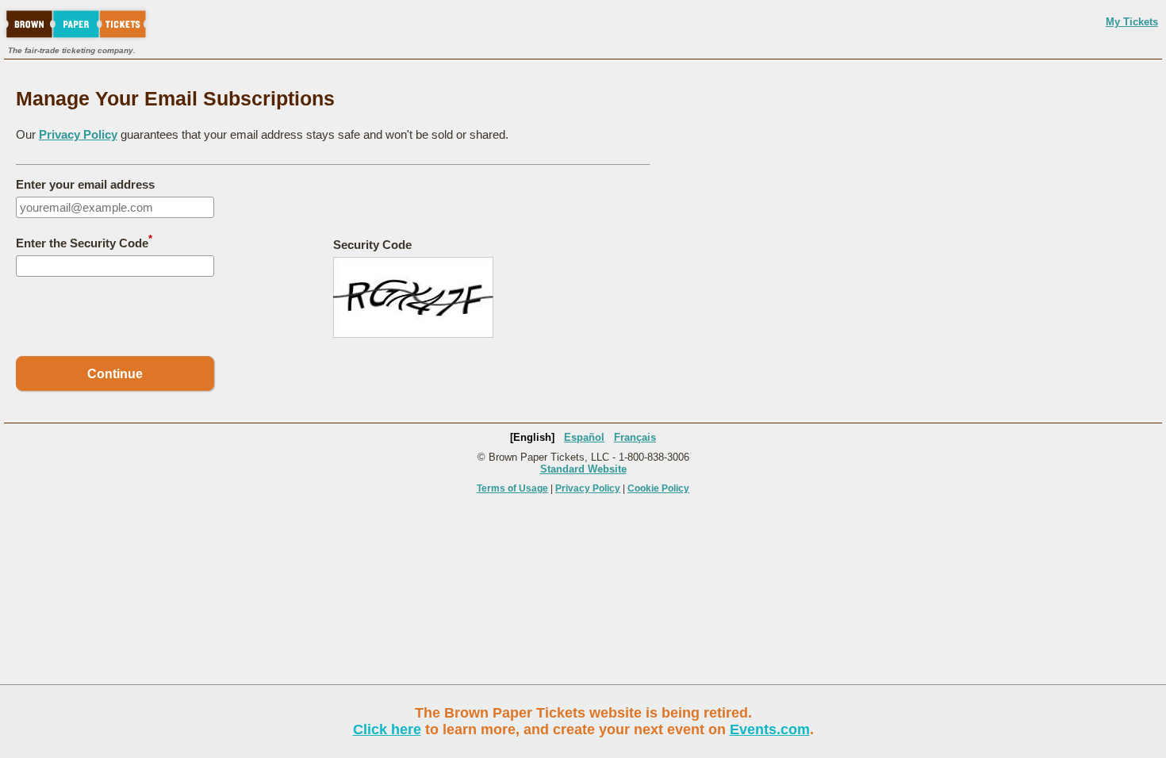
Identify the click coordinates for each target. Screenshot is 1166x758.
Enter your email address (85, 184)
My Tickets (1132, 22)
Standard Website (583, 469)
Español (584, 437)
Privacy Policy (78, 134)
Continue (115, 374)
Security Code (372, 244)
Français (635, 437)
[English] (532, 437)
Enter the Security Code (84, 242)
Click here (387, 729)
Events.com (770, 729)
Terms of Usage (512, 488)
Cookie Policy (658, 488)
